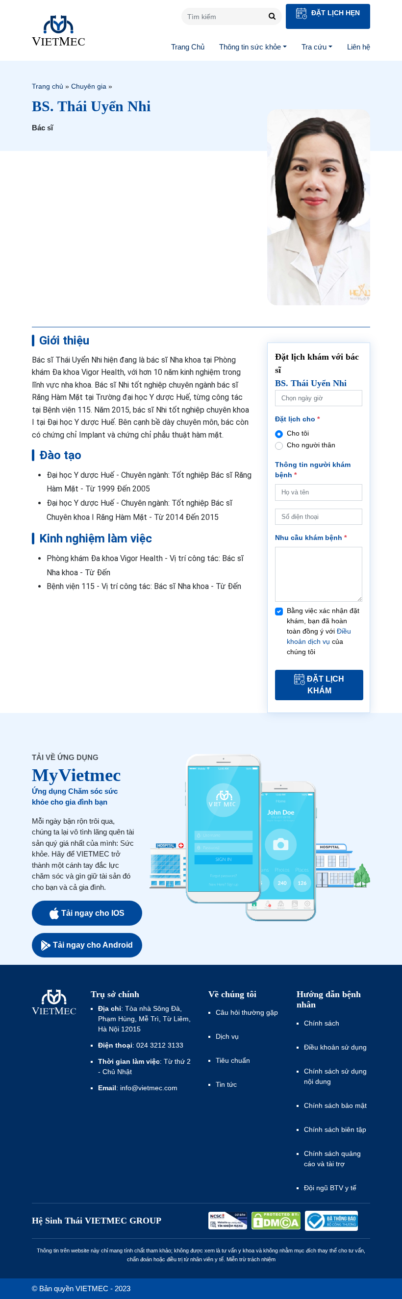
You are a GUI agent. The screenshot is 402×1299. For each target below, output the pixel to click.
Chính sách (321, 1023)
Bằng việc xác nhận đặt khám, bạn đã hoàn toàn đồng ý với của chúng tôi (323, 631)
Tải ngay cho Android (93, 945)
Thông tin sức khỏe (250, 47)
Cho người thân (311, 445)
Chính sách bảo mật (335, 1105)
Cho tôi (298, 433)
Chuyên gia (88, 86)
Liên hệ (358, 47)
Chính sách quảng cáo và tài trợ (332, 1159)
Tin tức (226, 1084)
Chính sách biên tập (336, 1129)
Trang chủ (47, 86)
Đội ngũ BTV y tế (330, 1188)
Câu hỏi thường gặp (247, 1012)
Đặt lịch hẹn (334, 13)
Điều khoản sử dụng (335, 1047)
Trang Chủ (187, 47)
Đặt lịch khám (325, 685)
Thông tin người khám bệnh (313, 470)
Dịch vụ (227, 1036)
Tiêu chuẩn (233, 1060)
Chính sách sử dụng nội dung (335, 1076)
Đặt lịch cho (297, 419)
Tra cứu (314, 47)
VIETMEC (58, 30)
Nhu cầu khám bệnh (311, 537)
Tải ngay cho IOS (93, 913)
